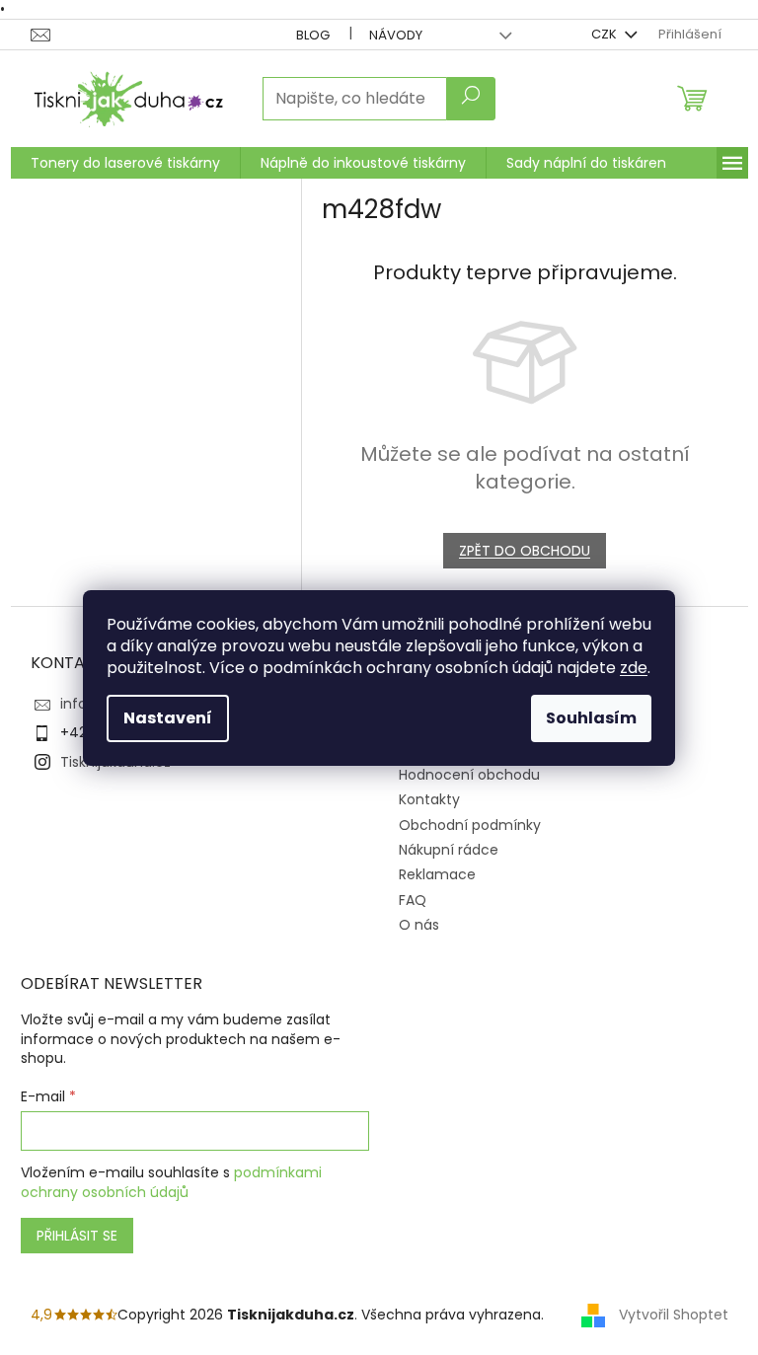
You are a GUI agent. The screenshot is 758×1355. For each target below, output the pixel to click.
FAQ (412, 900)
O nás (419, 925)
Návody (395, 35)
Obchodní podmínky (470, 825)
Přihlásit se (77, 1235)
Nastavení (167, 718)
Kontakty (429, 799)
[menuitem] (125, 163)
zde (633, 667)
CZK (605, 34)
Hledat (470, 98)
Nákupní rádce (448, 850)
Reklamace (437, 874)
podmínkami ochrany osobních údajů (171, 1182)
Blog (313, 35)
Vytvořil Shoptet (673, 1314)
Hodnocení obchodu (469, 775)
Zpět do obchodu (524, 551)
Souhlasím (591, 718)
